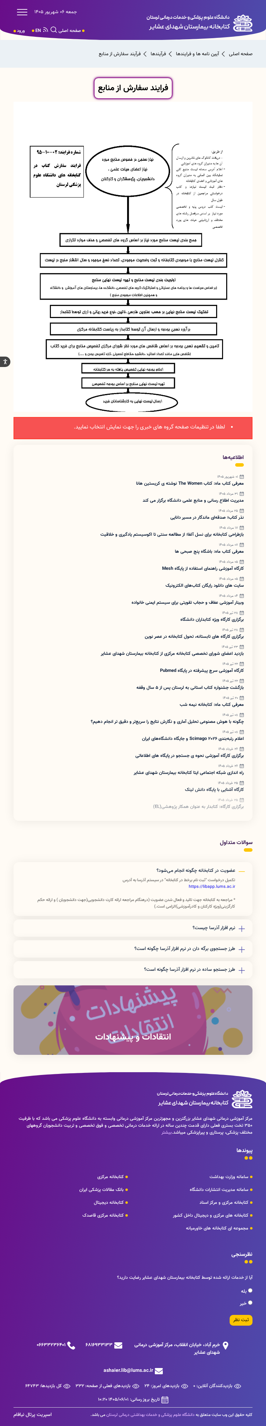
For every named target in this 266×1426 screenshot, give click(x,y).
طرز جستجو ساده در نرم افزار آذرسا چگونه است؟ (189, 970)
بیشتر (166, 1132)
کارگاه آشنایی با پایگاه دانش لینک (214, 789)
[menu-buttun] (24, 12)
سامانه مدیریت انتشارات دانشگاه (219, 1189)
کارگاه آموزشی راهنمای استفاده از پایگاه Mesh (203, 568)
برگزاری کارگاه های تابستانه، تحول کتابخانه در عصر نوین (194, 636)
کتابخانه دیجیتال (109, 1202)
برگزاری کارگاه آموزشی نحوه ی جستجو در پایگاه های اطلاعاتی (189, 755)
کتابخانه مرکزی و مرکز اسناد (224, 1202)
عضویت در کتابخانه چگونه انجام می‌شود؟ (196, 871)
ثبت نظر (241, 1320)
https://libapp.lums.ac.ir (212, 887)
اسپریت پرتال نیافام (33, 1415)
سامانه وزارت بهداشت (229, 1177)
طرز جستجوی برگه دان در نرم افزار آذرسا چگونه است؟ (184, 949)
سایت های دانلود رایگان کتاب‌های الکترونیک (205, 585)
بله (244, 1291)
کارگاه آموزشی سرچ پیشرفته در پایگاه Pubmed (202, 670)
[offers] (133, 1020)
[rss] (46, 31)
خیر (244, 1304)
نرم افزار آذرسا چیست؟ (214, 928)
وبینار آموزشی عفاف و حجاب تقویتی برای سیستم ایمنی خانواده (188, 602)
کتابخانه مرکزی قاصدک (103, 1215)
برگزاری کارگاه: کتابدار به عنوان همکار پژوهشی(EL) (198, 806)
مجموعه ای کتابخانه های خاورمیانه (217, 1228)
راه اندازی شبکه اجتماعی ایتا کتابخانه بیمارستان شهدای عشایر (189, 772)
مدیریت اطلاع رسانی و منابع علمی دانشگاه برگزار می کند (193, 500)
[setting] (5, 362)
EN (38, 30)
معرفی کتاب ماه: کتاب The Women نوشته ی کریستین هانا (190, 483)
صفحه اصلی (70, 30)
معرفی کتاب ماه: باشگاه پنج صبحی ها (209, 551)
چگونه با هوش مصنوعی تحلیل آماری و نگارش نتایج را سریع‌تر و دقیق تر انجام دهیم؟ (167, 721)
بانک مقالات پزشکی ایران (101, 1189)
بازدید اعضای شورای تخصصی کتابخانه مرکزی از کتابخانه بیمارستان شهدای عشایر (172, 653)
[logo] (184, 23)
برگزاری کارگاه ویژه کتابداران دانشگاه (212, 619)
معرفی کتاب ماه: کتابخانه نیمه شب (212, 704)
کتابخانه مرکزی (110, 1177)
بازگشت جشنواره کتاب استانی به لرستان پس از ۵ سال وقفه (190, 687)
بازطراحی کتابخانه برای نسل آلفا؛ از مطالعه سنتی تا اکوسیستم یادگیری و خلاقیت (172, 534)
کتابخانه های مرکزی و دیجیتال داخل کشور (210, 1215)
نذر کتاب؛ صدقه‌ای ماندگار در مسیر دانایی (207, 517)
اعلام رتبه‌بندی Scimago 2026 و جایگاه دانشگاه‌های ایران (193, 738)
